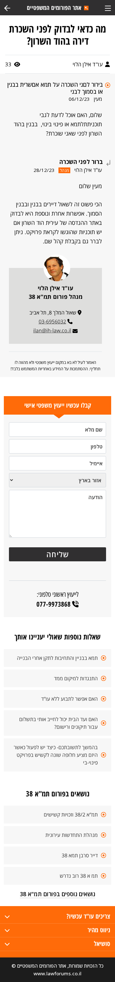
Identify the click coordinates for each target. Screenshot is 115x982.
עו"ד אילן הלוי (88, 64)
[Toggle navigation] (107, 7)
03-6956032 (52, 321)
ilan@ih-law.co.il (52, 330)
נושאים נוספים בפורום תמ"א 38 (57, 894)
